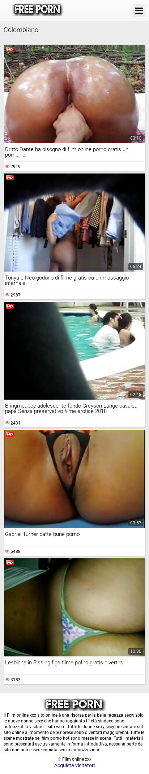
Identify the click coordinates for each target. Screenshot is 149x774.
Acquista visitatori (74, 765)
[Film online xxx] (38, 10)
